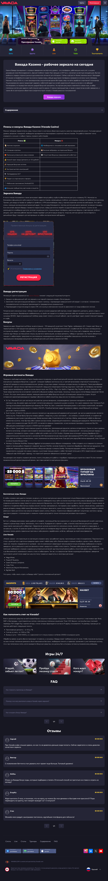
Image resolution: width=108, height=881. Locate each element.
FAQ (55, 841)
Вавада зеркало (54, 97)
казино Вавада (34, 296)
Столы (23, 841)
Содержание (45, 841)
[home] (9, 3)
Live (15, 841)
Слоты (8, 841)
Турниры (33, 841)
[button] (105, 26)
